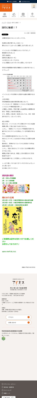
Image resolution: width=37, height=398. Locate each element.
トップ (4, 22)
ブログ (9, 22)
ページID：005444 (29, 33)
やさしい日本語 (12, 1)
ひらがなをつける (25, 1)
